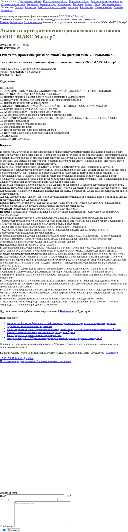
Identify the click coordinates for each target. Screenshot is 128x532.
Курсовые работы (79, 1)
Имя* (3, 496)
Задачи (88, 4)
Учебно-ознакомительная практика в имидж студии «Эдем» (41, 332)
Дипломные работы (29, 1)
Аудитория (112, 352)
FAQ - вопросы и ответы (52, 7)
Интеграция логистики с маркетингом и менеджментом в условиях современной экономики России (64, 329)
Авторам (73, 7)
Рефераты (32, 4)
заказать (73, 344)
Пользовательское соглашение (53, 361)
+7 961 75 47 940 (9, 358)
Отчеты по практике (13, 4)
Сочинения (64, 4)
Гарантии (30, 7)
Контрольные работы (55, 1)
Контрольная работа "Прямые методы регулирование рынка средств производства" (54, 338)
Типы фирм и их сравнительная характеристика (34, 335)
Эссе (97, 4)
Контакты (6, 10)
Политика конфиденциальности (18, 361)
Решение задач (48, 4)
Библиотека (86, 7)
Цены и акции (103, 7)
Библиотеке (67, 311)
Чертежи (78, 4)
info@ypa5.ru (26, 358)
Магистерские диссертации (106, 1)
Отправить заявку (112, 4)
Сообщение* (7, 526)
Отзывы (118, 7)
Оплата (19, 7)
